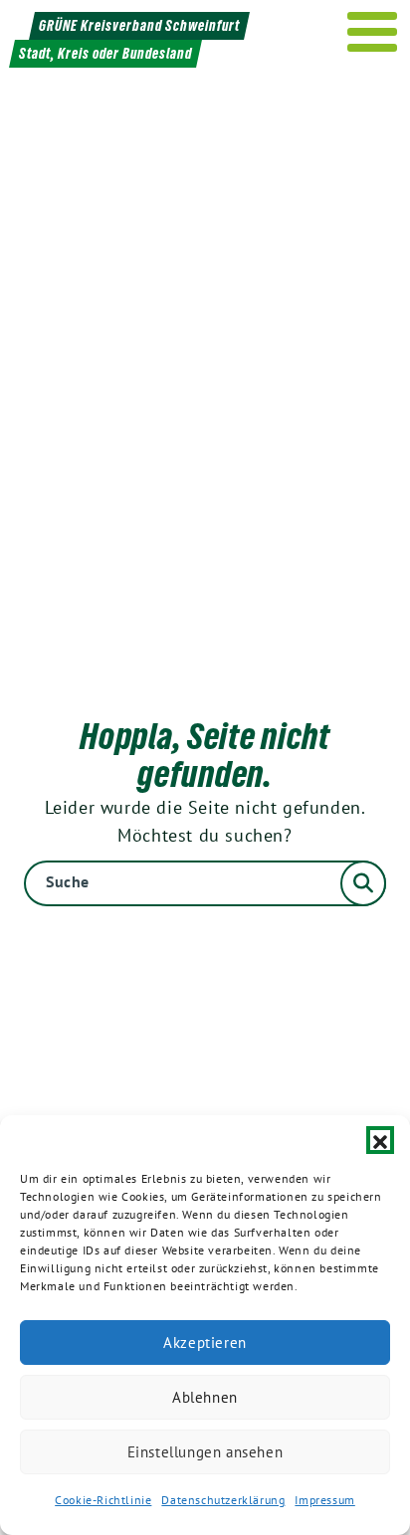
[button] (380, 1140)
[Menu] (372, 32)
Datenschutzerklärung (223, 1499)
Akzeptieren (205, 1342)
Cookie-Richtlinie (103, 1499)
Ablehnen (205, 1397)
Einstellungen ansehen (205, 1451)
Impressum (324, 1499)
